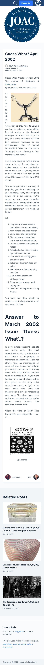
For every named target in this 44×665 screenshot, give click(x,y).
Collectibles (10, 84)
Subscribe (25, 3)
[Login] (38, 3)
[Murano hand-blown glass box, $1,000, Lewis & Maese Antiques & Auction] (22, 513)
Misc (21, 70)
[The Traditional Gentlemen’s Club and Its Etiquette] (22, 587)
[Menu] (40, 24)
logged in (19, 631)
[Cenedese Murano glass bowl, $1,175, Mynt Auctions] (22, 550)
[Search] (14, 3)
